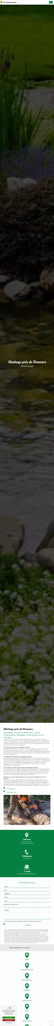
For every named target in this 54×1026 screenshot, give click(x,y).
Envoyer (28, 925)
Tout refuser (9, 1020)
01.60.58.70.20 (27, 858)
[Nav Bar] (51, 2)
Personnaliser (8, 1022)
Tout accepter (8, 1017)
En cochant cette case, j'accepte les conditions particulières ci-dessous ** (23, 921)
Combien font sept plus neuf (11, 904)
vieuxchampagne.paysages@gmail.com (27, 873)
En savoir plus (11, 789)
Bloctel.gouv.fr (7, 942)
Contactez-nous (11, 792)
